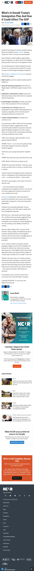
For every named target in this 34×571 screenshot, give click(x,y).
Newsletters (6, 516)
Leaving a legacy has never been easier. (17, 348)
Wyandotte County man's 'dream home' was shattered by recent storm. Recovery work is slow (21, 394)
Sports (14, 378)
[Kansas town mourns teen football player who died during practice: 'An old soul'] (7, 381)
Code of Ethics (6, 540)
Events (5, 519)
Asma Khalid (10, 22)
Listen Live (5, 506)
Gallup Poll (6, 197)
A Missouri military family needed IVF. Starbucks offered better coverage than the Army (22, 407)
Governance (6, 543)
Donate (29, 2)
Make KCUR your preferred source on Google (17, 433)
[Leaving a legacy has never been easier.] (17, 328)
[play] (2, 569)
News (14, 390)
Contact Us (6, 526)
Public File (5, 546)
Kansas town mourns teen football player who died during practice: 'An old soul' (22, 382)
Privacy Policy (6, 550)
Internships (6, 533)
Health (14, 403)
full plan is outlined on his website (15, 74)
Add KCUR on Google (17, 442)
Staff (4, 523)
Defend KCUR (17, 478)
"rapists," (21, 52)
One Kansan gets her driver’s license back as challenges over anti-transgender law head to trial (22, 419)
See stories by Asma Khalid (18, 303)
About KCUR (6, 502)
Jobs (4, 529)
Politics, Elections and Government (22, 415)
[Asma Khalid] (5, 295)
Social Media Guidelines (9, 536)
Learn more (17, 366)
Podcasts (5, 512)
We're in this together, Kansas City (17, 460)
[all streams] (32, 569)
